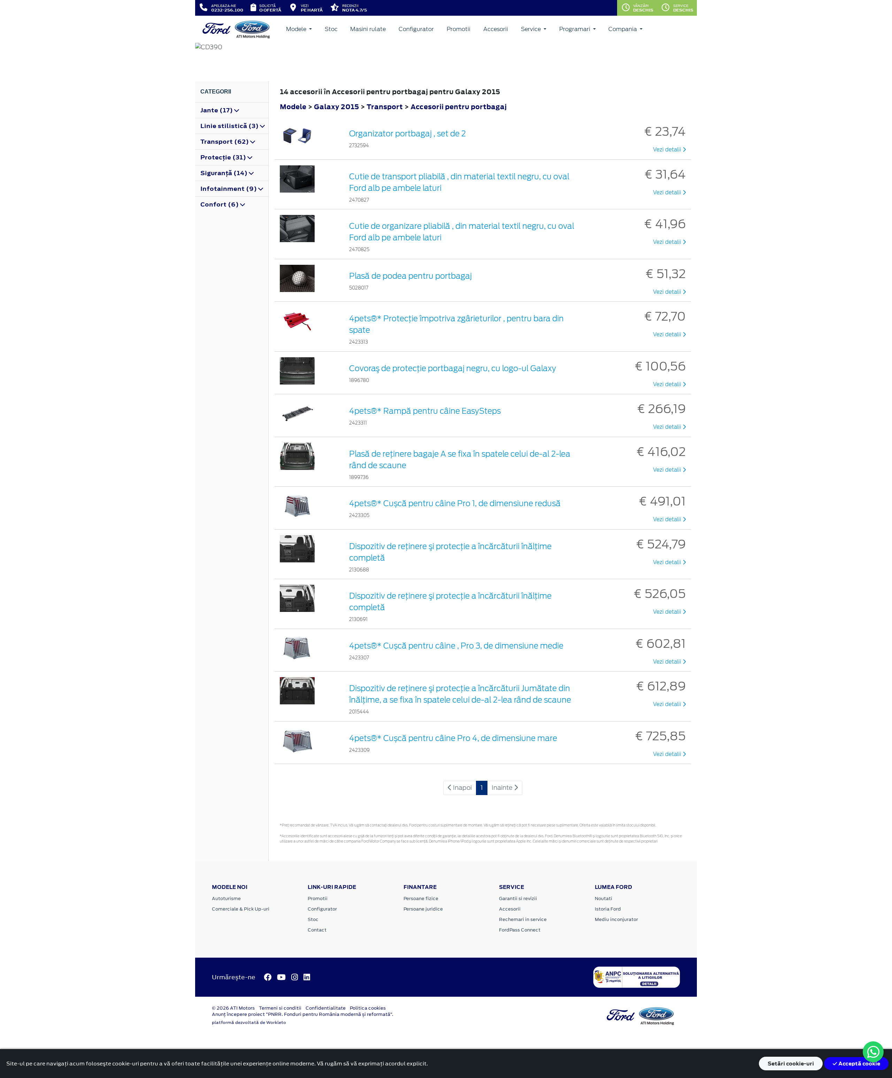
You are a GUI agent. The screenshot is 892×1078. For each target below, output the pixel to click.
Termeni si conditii (280, 1008)
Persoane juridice (423, 909)
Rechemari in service (523, 919)
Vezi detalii (668, 150)
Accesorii (495, 29)
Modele (297, 29)
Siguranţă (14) (224, 173)
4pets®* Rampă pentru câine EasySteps (425, 411)
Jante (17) (217, 110)
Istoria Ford (608, 909)
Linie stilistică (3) (230, 126)
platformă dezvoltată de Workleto (249, 1022)
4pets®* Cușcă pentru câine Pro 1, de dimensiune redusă (455, 503)
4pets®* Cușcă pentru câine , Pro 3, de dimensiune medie (456, 645)
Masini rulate (368, 29)
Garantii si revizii (518, 898)
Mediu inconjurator (616, 919)
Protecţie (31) (223, 157)
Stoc (331, 29)
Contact (317, 930)
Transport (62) (225, 141)
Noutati (603, 898)
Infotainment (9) (229, 189)
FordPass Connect (519, 930)
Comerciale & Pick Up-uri (240, 909)
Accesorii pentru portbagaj (458, 106)
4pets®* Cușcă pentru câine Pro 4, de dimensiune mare (453, 738)
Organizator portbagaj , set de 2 (407, 133)
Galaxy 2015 (336, 106)
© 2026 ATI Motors (233, 1008)
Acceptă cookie (858, 1063)
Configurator (416, 29)
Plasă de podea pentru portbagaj (410, 275)
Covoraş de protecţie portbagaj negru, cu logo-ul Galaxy (452, 368)
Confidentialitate (326, 1008)
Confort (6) (220, 204)
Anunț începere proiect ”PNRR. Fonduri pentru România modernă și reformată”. (302, 1014)
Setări (791, 1063)
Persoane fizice (420, 898)
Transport (385, 106)
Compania (623, 29)
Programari (575, 29)
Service (531, 29)
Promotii (458, 29)
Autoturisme (226, 898)
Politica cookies (368, 1008)
